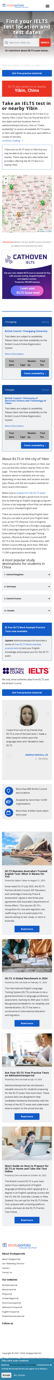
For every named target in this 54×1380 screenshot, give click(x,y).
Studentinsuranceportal (13, 1316)
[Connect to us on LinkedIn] (15, 1331)
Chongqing (10, 321)
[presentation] (6, 714)
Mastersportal (9, 1289)
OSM (49, 231)
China (27, 65)
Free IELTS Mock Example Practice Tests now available (25, 629)
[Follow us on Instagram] (15, 1341)
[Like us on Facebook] (6, 1331)
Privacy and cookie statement (23, 1365)
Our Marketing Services (13, 1263)
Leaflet (42, 231)
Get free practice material (27, 692)
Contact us (7, 1272)
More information (14, 353)
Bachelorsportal (9, 1285)
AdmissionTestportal (12, 1307)
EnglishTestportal (10, 1311)
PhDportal (7, 1294)
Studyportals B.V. (34, 1353)
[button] (18, 214)
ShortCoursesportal (11, 1302)
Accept (6, 1375)
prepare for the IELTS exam (30, 492)
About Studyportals (11, 1259)
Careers (6, 1268)
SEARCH (45, 42)
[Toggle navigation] (47, 6)
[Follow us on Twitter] (6, 1341)
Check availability (34, 373)
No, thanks (19, 1375)
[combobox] (21, 42)
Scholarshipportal (10, 1298)
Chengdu (9, 389)
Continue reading (11, 140)
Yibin (37, 65)
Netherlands (41, 773)
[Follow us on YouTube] (24, 1331)
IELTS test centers (11, 65)
